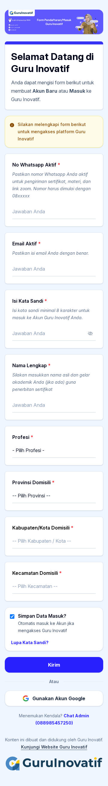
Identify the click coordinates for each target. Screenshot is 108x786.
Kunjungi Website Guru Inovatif (54, 746)
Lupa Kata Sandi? (30, 642)
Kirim (54, 665)
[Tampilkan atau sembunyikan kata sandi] (90, 333)
